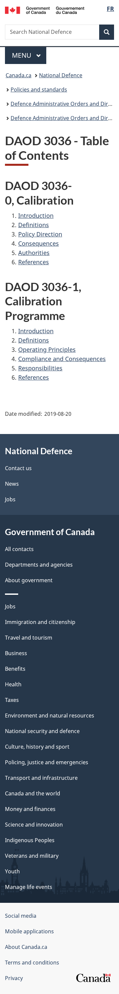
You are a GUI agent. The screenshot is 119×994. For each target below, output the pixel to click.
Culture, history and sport (37, 746)
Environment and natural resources (49, 715)
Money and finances (30, 809)
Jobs (10, 499)
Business (16, 653)
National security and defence (42, 731)
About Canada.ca (26, 947)
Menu (22, 55)
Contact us (18, 468)
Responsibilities (40, 368)
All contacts (19, 549)
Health (13, 684)
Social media (20, 915)
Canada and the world (32, 793)
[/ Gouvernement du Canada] (44, 9)
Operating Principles (47, 349)
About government (29, 580)
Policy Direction (40, 234)
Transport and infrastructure (41, 777)
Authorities (34, 253)
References (33, 262)
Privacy (14, 978)
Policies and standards (39, 89)
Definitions (33, 225)
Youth (12, 871)
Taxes (12, 700)
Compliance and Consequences (62, 359)
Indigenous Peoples (30, 840)
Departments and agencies (39, 564)
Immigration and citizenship (40, 622)
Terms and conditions (32, 962)
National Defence (60, 75)
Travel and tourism (28, 637)
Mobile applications (29, 931)
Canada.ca (18, 75)
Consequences (38, 243)
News (12, 483)
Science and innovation (34, 824)
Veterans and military (32, 855)
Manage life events (28, 887)
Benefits (15, 668)
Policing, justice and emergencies (46, 762)
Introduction (36, 215)
